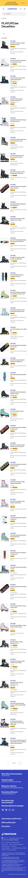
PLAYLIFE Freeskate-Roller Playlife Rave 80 (17, 43)
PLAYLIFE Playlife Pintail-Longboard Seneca (17, 275)
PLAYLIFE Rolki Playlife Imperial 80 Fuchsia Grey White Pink (17, 723)
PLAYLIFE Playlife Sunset (17, 411)
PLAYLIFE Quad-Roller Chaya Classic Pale (18, 606)
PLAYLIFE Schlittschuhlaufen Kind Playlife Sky (18, 535)
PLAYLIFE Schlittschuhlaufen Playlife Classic (18, 392)
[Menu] (3, 9)
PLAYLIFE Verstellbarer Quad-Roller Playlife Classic (18, 626)
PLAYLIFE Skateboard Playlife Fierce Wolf (18, 346)
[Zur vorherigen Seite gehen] (8, 763)
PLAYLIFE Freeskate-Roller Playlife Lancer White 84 (17, 445)
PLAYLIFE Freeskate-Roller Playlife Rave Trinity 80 (17, 172)
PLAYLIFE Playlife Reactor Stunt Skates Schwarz (17, 156)
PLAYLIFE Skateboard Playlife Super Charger (18, 187)
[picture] (4, 45)
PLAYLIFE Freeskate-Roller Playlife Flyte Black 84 (17, 360)
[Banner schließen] (25, 3)
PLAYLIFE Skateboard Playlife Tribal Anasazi (18, 465)
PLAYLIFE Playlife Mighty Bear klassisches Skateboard (18, 240)
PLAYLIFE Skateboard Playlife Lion (18, 375)
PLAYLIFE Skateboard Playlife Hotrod (18, 587)
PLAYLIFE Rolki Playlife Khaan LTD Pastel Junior (18, 120)
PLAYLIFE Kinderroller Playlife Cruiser (18, 568)
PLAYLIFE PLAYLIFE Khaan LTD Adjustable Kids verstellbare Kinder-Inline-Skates (18, 742)
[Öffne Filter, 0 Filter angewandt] (4, 34)
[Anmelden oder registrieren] (21, 9)
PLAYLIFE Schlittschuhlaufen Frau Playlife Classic (18, 61)
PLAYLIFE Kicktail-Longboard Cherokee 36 (18, 553)
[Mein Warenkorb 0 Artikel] (24, 9)
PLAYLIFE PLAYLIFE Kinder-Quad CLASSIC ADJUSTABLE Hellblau (18, 705)
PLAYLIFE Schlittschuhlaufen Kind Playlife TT (18, 204)
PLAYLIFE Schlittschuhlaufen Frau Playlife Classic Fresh (18, 293)
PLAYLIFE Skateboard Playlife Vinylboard (18, 518)
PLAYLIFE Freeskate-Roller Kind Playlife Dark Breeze (17, 310)
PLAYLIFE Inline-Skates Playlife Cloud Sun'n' (16, 99)
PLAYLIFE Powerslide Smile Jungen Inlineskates (17, 78)
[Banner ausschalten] (22, 3)
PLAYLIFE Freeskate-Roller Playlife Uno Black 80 (17, 258)
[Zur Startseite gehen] (12, 9)
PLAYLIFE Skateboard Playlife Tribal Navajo (18, 428)
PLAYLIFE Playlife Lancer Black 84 (18, 329)
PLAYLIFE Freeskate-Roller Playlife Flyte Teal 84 (17, 219)
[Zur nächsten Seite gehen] (20, 763)
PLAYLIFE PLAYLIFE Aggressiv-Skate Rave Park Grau (18, 140)
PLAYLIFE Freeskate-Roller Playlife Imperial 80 (17, 482)
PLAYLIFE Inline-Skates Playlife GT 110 (16, 642)
